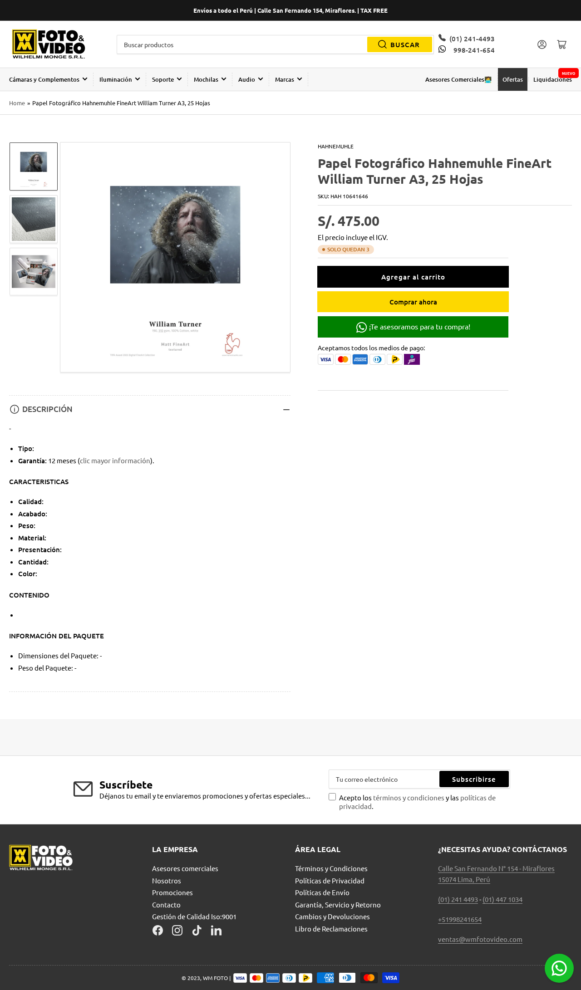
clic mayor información (115, 460)
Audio (246, 79)
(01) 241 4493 (458, 899)
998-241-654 (473, 49)
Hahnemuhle (336, 146)
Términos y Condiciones (331, 868)
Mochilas (206, 79)
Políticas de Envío (322, 892)
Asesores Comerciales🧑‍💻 (458, 79)
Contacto (166, 904)
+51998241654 (460, 919)
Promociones (172, 892)
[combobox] (275, 44)
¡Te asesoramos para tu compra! (418, 326)
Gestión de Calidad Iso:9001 (194, 916)
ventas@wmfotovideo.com (480, 939)
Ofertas (512, 79)
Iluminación (115, 79)
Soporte (163, 79)
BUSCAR (405, 44)
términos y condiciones (409, 797)
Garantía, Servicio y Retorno (338, 904)
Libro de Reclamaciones (331, 928)
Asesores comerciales (185, 868)
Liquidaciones (552, 79)
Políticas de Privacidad (329, 880)
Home (17, 103)
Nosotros (166, 880)
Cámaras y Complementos (44, 79)
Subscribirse (474, 779)
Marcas (284, 79)
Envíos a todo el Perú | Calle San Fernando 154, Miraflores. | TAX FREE (290, 10)
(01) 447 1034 (502, 899)
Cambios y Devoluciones (332, 916)
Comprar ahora (413, 301)
